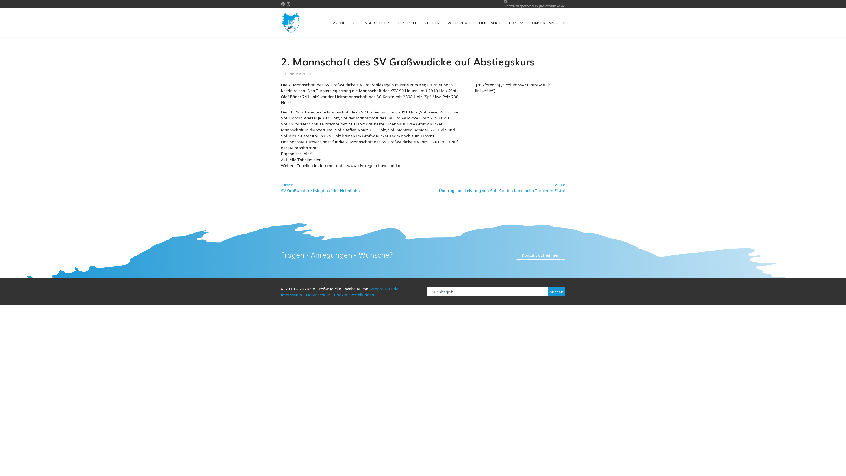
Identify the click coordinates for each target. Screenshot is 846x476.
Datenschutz (318, 294)
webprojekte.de (383, 288)
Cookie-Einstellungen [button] (354, 294)
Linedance (490, 23)
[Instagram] (288, 4)
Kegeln (432, 23)
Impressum (291, 294)
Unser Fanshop (548, 23)
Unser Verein (376, 23)
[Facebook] (283, 4)
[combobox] (487, 291)
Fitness (516, 23)
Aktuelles (343, 23)
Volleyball (459, 23)
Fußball (407, 23)
